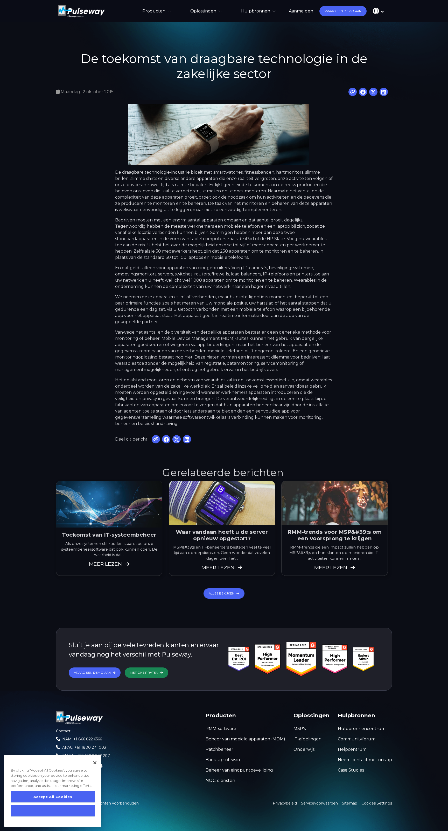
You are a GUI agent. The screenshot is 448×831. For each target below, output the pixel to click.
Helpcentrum (352, 749)
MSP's (299, 728)
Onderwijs (303, 749)
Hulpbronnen (255, 11)
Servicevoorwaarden (319, 803)
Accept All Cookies (52, 797)
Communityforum (356, 739)
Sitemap (349, 803)
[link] (81, 11)
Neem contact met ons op (365, 759)
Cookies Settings (376, 803)
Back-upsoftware (224, 759)
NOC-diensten (220, 780)
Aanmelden (301, 11)
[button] (343, 11)
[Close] (95, 762)
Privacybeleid (285, 803)
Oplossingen (203, 11)
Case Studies (351, 770)
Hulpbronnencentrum (362, 728)
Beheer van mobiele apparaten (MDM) (245, 739)
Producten (153, 11)
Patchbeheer (219, 749)
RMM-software (221, 728)
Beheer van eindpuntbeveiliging (239, 770)
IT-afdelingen (307, 739)
